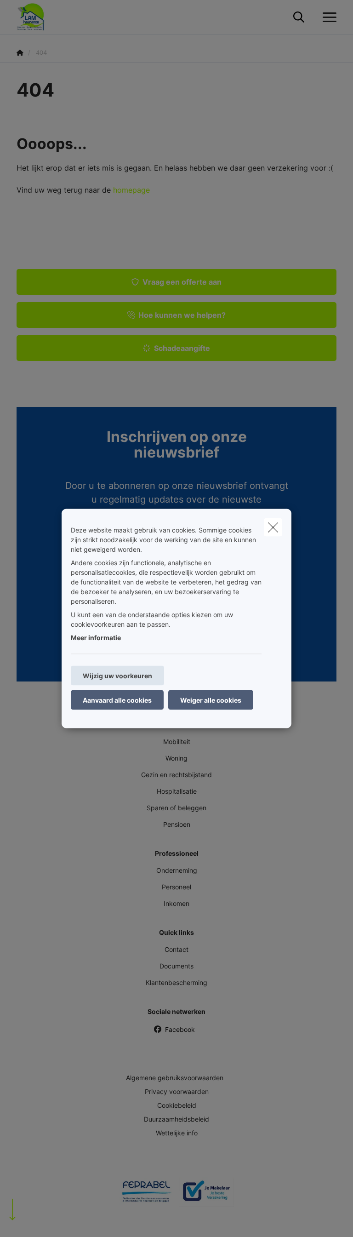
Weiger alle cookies (210, 700)
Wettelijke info (177, 1133)
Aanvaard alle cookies (117, 700)
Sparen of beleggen (176, 808)
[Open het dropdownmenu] (327, 17)
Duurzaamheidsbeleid (176, 1119)
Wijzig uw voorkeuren (117, 676)
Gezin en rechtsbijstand (176, 775)
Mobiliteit (176, 741)
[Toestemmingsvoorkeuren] (36, 1219)
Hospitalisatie (177, 791)
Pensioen (176, 824)
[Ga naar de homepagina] (36, 17)
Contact (176, 949)
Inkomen (176, 903)
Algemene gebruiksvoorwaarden (174, 1078)
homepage (131, 190)
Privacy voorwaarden (177, 1091)
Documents (176, 966)
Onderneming (176, 870)
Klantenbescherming (176, 982)
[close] (273, 527)
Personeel (176, 887)
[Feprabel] (146, 1195)
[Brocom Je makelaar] (206, 1195)
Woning (176, 758)
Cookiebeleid (176, 1105)
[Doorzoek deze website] (298, 17)
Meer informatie (96, 637)
